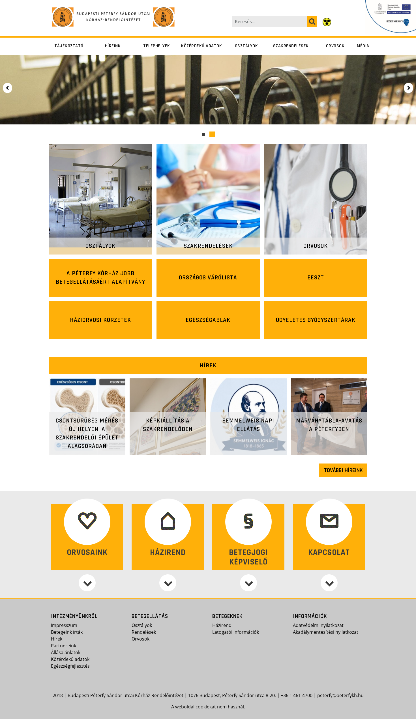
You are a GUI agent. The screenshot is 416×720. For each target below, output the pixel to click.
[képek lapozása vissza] (7, 88)
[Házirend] (168, 582)
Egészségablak (208, 320)
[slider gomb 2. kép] (212, 134)
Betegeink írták (67, 632)
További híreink (343, 470)
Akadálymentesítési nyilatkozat (325, 632)
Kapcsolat (329, 552)
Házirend (168, 552)
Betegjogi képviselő (248, 557)
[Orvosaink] (87, 582)
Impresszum (64, 625)
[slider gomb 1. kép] (203, 134)
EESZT (315, 277)
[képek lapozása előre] (409, 88)
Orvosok (335, 46)
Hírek (208, 365)
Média (363, 46)
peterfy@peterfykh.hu (340, 695)
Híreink (113, 46)
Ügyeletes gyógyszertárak (315, 320)
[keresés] (312, 21)
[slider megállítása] (18, 88)
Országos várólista (208, 277)
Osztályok (246, 46)
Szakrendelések (291, 46)
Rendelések (144, 632)
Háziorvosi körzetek (100, 320)
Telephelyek (156, 46)
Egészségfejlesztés (70, 666)
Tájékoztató (68, 46)
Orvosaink (87, 552)
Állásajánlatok (65, 652)
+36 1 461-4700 (296, 695)
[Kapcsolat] (329, 582)
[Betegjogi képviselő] (248, 582)
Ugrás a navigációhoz (23, 4)
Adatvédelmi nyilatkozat (318, 625)
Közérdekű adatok (201, 46)
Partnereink (63, 646)
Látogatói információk (235, 632)
